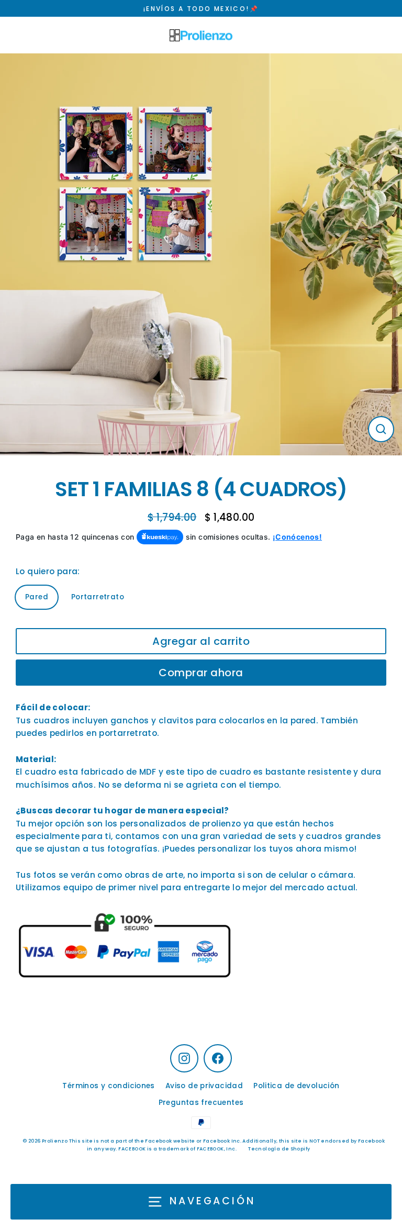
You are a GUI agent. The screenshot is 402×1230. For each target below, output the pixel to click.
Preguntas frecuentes (201, 1103)
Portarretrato (97, 597)
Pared (36, 597)
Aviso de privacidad (204, 1086)
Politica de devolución (296, 1086)
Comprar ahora (201, 672)
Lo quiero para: (48, 571)
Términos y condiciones (108, 1086)
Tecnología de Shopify (279, 1149)
